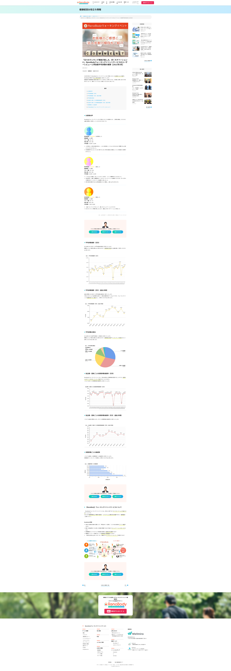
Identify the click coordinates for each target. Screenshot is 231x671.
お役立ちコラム (95, 16)
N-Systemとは (85, 649)
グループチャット (86, 642)
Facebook (115, 652)
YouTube (115, 655)
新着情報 (99, 650)
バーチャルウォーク (86, 638)
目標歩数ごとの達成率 (92, 104)
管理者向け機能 (86, 643)
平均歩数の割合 (90, 98)
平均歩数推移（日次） (92, 93)
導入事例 (103, 2)
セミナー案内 (99, 655)
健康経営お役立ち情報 (87, 16)
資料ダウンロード (147, 2)
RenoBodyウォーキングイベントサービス (95, 626)
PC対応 (84, 647)
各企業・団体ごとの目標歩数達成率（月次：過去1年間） (99, 102)
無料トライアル (118, 232)
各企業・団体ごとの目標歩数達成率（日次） (96, 100)
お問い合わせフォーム (116, 632)
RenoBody (115, 643)
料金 (106, 2)
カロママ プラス (116, 645)
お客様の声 (89, 91)
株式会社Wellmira (131, 637)
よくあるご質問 (119, 2)
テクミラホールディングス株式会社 (138, 648)
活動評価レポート (86, 636)
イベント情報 (99, 653)
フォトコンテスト (86, 640)
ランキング (85, 634)
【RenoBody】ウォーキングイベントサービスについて (98, 107)
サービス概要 (85, 631)
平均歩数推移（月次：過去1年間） (94, 95)
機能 (83, 632)
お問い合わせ (94, 232)
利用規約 (109, 662)
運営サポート (85, 645)
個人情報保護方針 (118, 662)
